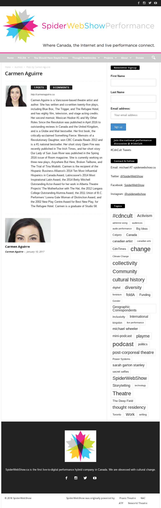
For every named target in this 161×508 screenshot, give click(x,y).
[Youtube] (155, 2)
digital (116, 287)
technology (140, 385)
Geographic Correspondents (124, 308)
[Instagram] (144, 2)
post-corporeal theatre (133, 352)
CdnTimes (119, 248)
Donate (140, 57)
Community (125, 271)
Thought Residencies (84, 57)
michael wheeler (125, 329)
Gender (116, 301)
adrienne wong (120, 223)
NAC (143, 498)
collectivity (125, 263)
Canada (131, 235)
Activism (144, 215)
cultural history (129, 279)
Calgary (117, 234)
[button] (153, 57)
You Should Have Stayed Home (51, 57)
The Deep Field (123, 400)
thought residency (129, 407)
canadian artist (122, 241)
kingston (117, 322)
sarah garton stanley (129, 365)
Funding (144, 294)
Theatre (122, 393)
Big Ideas (142, 228)
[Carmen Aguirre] (28, 230)
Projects (108, 57)
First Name (118, 76)
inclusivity (119, 316)
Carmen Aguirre (17, 246)
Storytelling (121, 385)
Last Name (117, 92)
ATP (121, 503)
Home (10, 57)
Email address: (120, 108)
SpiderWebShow (134, 185)
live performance (135, 322)
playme (143, 336)
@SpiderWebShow (131, 176)
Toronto (117, 414)
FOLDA (22, 57)
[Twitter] (149, 2)
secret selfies (121, 371)
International (139, 316)
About (124, 57)
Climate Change (121, 256)
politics (143, 344)
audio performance (122, 228)
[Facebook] (138, 2)
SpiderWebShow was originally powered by (90, 498)
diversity (133, 287)
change (141, 248)
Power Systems (121, 359)
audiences (137, 223)
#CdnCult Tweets (121, 150)
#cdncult (122, 216)
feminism (117, 294)
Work (130, 414)
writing (143, 414)
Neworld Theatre (137, 503)
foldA (130, 294)
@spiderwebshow (135, 194)
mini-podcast (122, 336)
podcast (123, 344)
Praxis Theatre (127, 498)
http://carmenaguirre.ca (43, 94)
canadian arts (144, 241)
